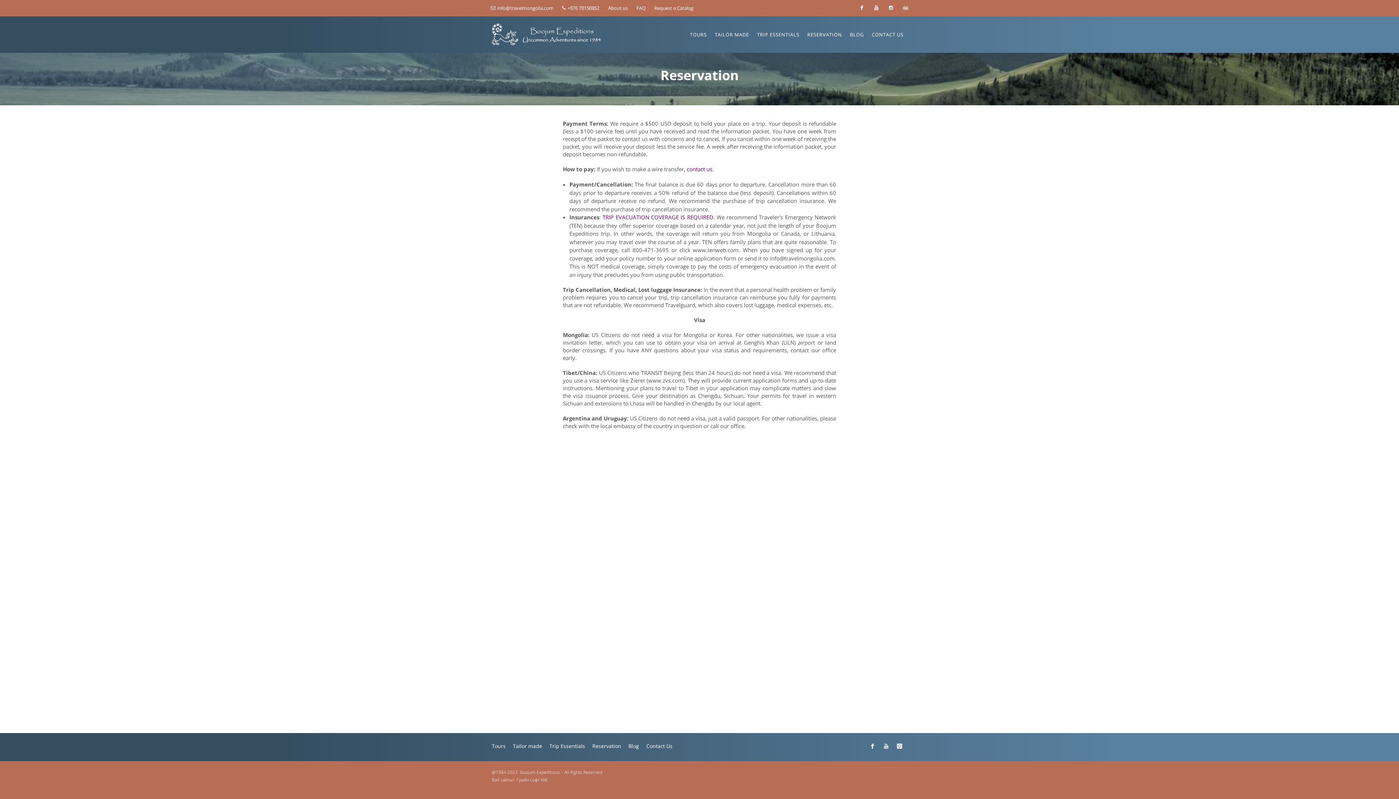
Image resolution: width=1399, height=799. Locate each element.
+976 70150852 (583, 8)
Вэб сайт (500, 780)
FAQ (641, 8)
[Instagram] (890, 8)
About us (618, 8)
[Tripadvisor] (905, 8)
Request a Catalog (673, 8)
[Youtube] (876, 8)
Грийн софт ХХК (532, 780)
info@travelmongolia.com (525, 8)
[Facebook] (861, 8)
